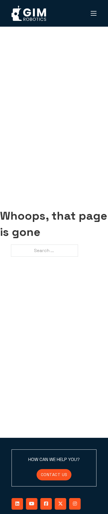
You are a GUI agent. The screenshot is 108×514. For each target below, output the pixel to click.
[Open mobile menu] (93, 13)
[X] (60, 504)
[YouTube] (31, 504)
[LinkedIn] (17, 504)
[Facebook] (46, 504)
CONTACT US (54, 474)
